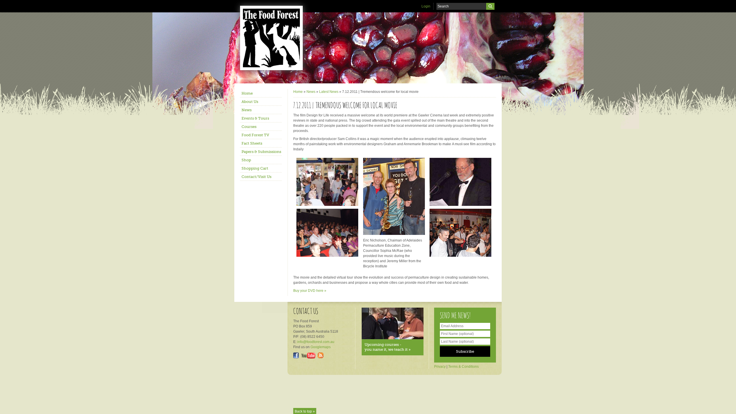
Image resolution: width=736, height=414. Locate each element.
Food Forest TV (255, 135)
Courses (248, 126)
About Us (249, 101)
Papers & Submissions (261, 152)
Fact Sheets (251, 143)
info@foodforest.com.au (315, 342)
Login (425, 6)
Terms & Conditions (463, 367)
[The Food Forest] (276, 38)
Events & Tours (255, 118)
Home (247, 93)
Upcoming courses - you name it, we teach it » (388, 347)
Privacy (440, 367)
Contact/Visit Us (256, 177)
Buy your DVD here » (309, 291)
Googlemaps (320, 347)
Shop (246, 160)
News (246, 110)
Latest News (328, 92)
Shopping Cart (254, 168)
